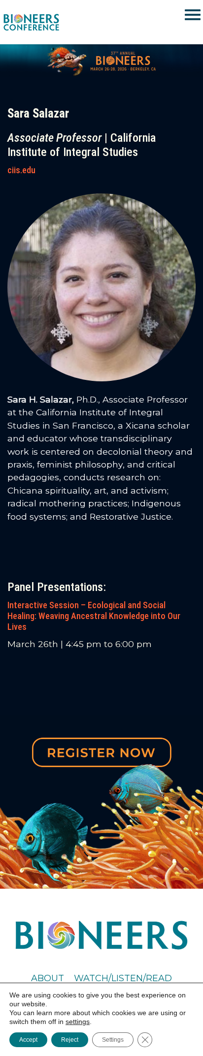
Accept (28, 1039)
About (47, 978)
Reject (69, 1039)
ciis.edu (21, 170)
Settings (113, 1039)
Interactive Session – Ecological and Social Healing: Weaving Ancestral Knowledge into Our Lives (93, 615)
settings (78, 1021)
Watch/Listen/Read (123, 978)
